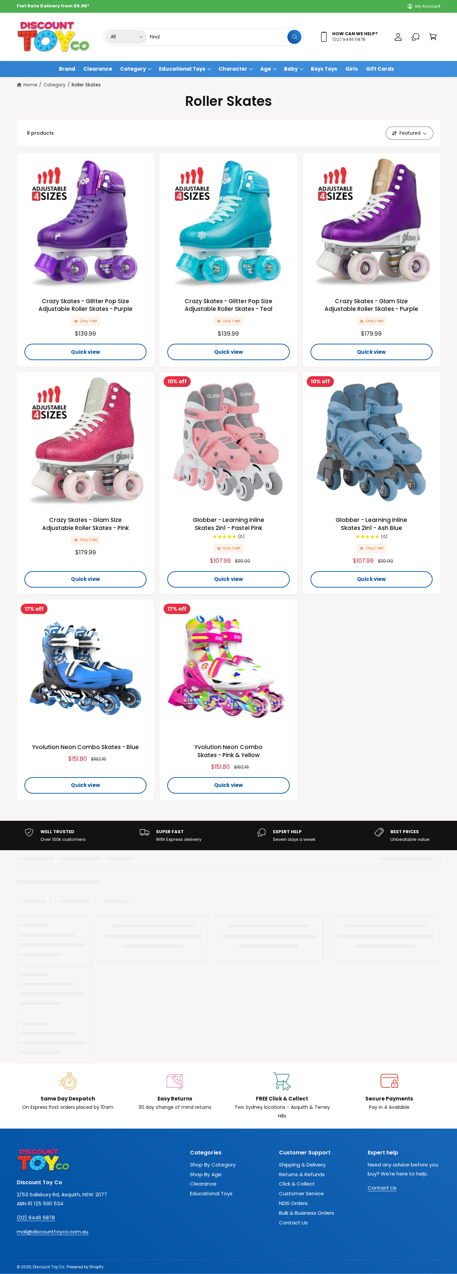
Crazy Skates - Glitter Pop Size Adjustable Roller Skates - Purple (85, 305)
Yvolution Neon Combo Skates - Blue (85, 747)
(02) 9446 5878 (36, 1217)
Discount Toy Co (48, 1267)
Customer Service (301, 1193)
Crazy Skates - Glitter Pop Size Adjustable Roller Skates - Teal (229, 305)
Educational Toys (182, 68)
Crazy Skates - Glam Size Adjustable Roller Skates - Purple (372, 305)
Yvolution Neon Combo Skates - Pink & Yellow (228, 751)
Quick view (85, 351)
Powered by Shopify (85, 1267)
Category (133, 68)
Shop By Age (205, 1174)
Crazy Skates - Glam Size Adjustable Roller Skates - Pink (85, 524)
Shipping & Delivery (302, 1164)
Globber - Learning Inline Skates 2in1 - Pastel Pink (228, 524)
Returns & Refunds (302, 1174)
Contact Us (293, 1222)
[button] (433, 37)
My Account (427, 6)
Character (232, 68)
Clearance (203, 1183)
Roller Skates (86, 84)
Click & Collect (297, 1183)
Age (265, 68)
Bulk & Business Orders (306, 1212)
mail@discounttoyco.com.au (52, 1231)
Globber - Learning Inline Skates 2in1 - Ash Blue (371, 524)
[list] (228, 836)
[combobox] (225, 37)
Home (30, 84)
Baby (291, 68)
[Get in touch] (415, 37)
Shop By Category (212, 1164)
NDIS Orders (293, 1203)
